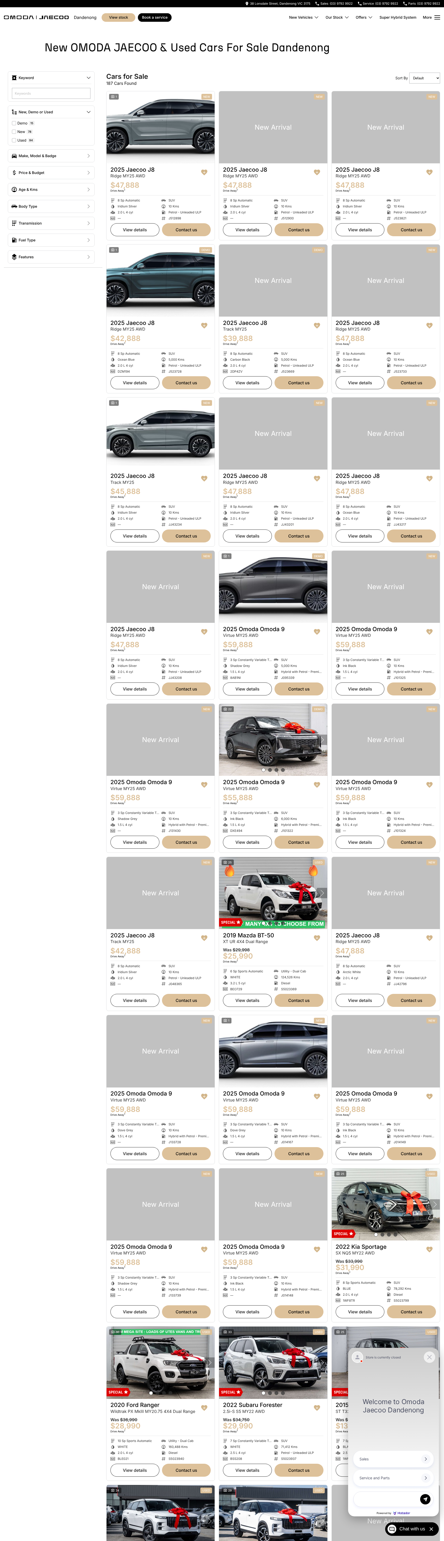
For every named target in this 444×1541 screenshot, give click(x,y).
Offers (361, 17)
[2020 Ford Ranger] (161, 1363)
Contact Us (186, 229)
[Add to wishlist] (204, 172)
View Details (135, 229)
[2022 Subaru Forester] (273, 1363)
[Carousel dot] (263, 770)
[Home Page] (36, 17)
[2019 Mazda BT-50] (273, 893)
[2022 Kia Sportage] (386, 1204)
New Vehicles (301, 17)
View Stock (118, 17)
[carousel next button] (322, 740)
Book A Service (155, 17)
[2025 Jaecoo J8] (161, 127)
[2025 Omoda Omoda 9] (273, 587)
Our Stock (334, 17)
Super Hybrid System (397, 17)
